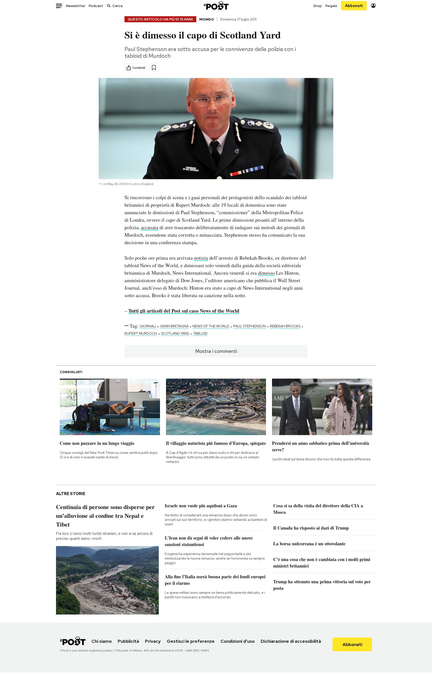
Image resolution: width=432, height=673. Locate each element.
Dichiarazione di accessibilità (291, 641)
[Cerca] (108, 5)
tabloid (200, 333)
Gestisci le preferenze (190, 641)
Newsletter (75, 5)
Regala (331, 5)
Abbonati (354, 5)
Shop (317, 5)
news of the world (210, 326)
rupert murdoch (140, 333)
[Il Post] (216, 5)
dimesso (266, 272)
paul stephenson (249, 326)
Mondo (206, 19)
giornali (148, 326)
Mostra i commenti (216, 351)
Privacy (153, 641)
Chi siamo (102, 641)
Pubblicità (128, 641)
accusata (149, 227)
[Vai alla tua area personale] (373, 5)
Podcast (96, 5)
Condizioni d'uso (237, 641)
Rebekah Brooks (285, 326)
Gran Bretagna (174, 326)
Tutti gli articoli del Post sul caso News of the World (183, 310)
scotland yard (175, 333)
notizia (201, 257)
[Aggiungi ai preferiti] (154, 67)
